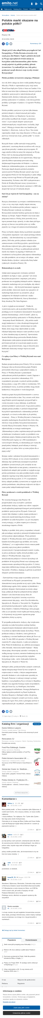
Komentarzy (34, 43)
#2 (8, 837)
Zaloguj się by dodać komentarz (14, 930)
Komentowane (31, 940)
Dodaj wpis (37, 724)
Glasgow (20, 877)
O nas (4, 980)
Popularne (12, 940)
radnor (10, 834)
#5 (8, 908)
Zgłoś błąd (7, 716)
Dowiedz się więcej (9, 1002)
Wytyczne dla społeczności (26, 980)
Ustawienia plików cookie (21, 1013)
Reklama (5, 983)
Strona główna (5, 15)
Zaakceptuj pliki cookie (22, 1008)
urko (9, 862)
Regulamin (21, 983)
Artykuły (13, 15)
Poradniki (33, 9)
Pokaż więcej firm (22, 792)
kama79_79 (12, 877)
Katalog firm (18, 9)
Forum (25, 9)
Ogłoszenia (8, 9)
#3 (8, 865)
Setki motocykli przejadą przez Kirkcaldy (17, 944)
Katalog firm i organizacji (15, 724)
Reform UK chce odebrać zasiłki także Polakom (19, 950)
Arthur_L (11, 803)
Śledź (23, 716)
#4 (8, 879)
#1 (8, 805)
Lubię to (16, 716)
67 (6, 952)
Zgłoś (39, 829)
